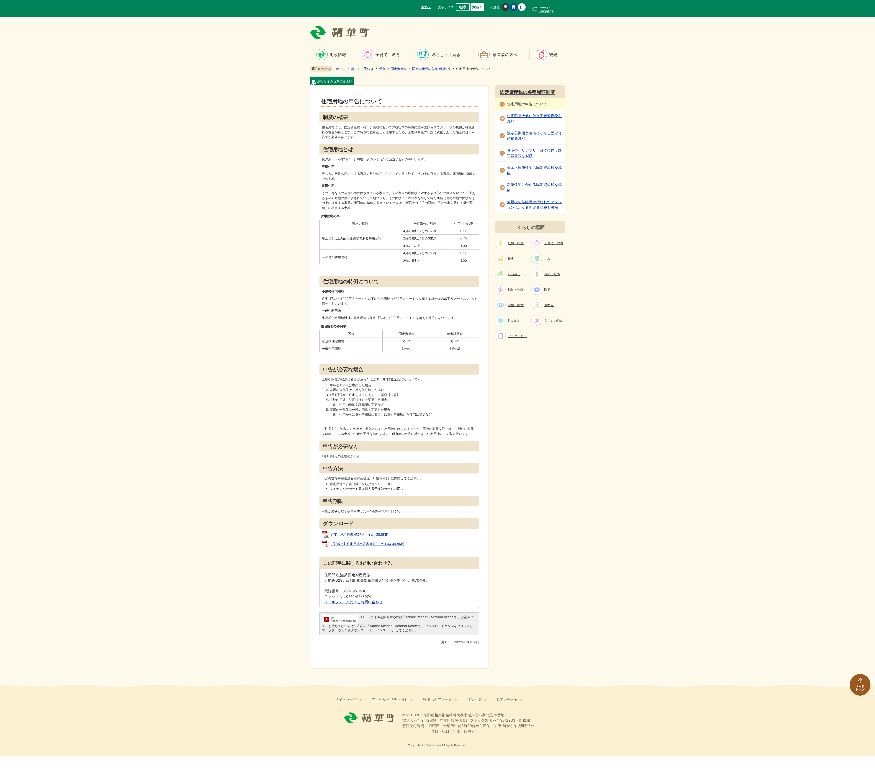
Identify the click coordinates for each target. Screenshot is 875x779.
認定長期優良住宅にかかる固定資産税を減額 (534, 136)
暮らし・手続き (446, 54)
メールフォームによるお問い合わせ (353, 602)
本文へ (426, 7)
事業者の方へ (505, 54)
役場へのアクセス (437, 699)
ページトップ (857, 687)
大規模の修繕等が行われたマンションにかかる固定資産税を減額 (534, 205)
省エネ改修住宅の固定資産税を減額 (534, 170)
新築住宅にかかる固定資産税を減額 (534, 187)
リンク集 (474, 699)
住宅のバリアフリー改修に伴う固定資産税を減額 (534, 153)
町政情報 (338, 54)
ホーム (341, 69)
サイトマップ (346, 699)
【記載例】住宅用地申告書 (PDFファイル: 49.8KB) (367, 544)
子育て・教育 (388, 54)
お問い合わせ (507, 699)
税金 (382, 69)
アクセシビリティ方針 (390, 699)
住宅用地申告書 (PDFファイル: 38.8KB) (359, 534)
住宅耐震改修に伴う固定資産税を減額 (534, 118)
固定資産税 (399, 69)
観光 (553, 54)
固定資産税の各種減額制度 (431, 69)
